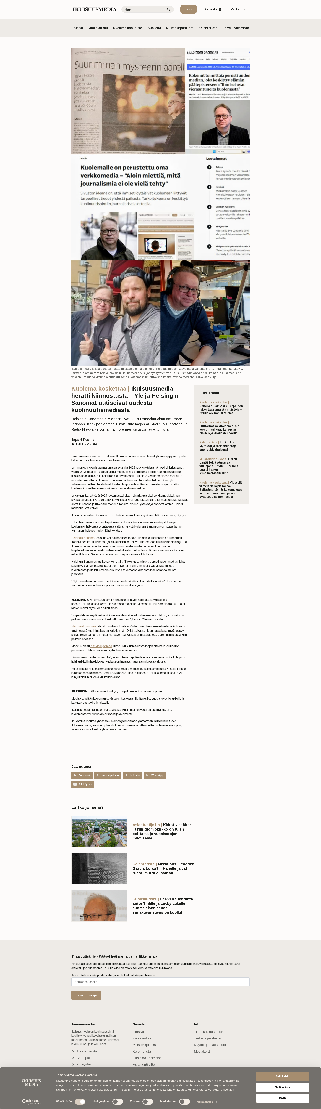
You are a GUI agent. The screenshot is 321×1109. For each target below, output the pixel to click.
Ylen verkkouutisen (83, 626)
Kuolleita (154, 28)
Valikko (236, 9)
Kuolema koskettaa (128, 28)
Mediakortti (202, 1051)
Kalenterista (208, 28)
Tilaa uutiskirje (86, 995)
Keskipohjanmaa (101, 646)
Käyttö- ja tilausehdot (210, 1045)
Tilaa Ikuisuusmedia (209, 1032)
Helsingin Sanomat (83, 537)
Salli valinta (282, 1087)
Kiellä (282, 1098)
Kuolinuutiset (98, 28)
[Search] (168, 9)
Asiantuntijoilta (144, 1064)
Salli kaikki (282, 1076)
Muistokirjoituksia (145, 1045)
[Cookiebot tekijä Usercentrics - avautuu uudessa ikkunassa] (31, 1102)
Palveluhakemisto (235, 28)
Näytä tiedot (205, 1101)
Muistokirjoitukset (180, 28)
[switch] (117, 1102)
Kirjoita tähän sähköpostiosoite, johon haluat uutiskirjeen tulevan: (113, 975)
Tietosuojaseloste (207, 1038)
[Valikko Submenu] (245, 9)
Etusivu (77, 28)
